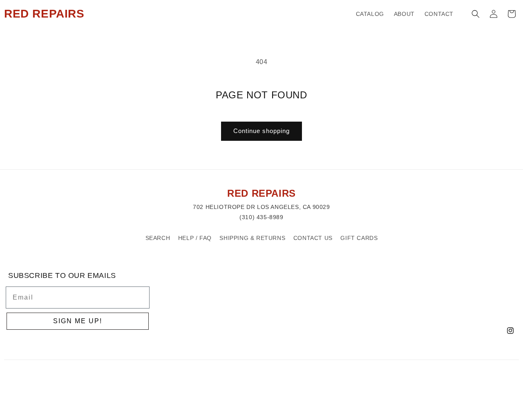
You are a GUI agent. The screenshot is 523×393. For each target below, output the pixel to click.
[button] (476, 14)
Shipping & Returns (252, 238)
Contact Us (313, 238)
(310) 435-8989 (261, 217)
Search (157, 238)
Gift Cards (359, 238)
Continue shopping (261, 130)
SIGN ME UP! (77, 321)
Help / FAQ (195, 238)
